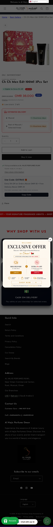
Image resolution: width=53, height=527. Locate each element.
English (34, 1)
